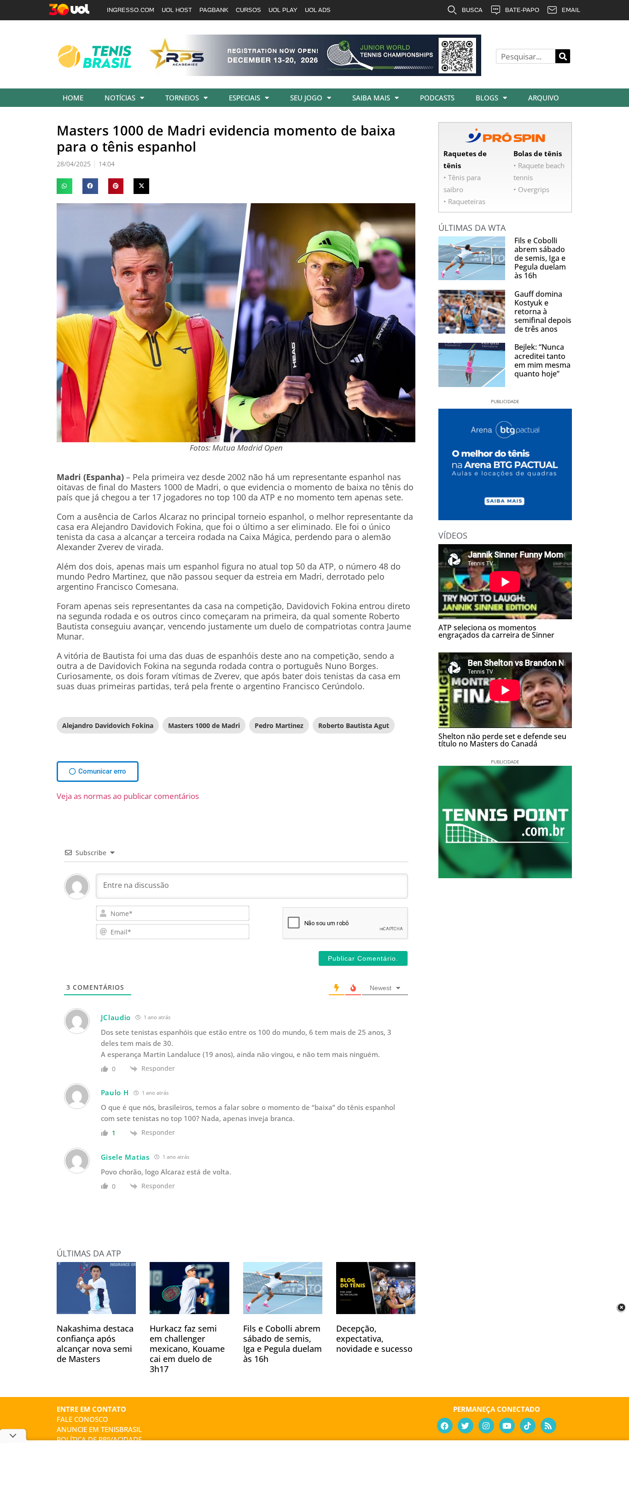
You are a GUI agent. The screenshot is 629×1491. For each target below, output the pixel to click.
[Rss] (548, 1425)
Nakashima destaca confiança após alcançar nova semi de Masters (95, 1343)
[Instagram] (486, 1425)
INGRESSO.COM (130, 9)
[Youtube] (507, 1425)
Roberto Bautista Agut (353, 725)
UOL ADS (318, 9)
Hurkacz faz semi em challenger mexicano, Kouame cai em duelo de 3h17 (187, 1348)
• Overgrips (531, 189)
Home (73, 97)
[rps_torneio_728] (313, 72)
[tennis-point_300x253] (505, 875)
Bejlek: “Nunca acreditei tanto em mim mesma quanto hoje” (542, 360)
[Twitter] (465, 1425)
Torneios (182, 97)
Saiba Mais (371, 97)
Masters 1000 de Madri (204, 725)
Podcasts (437, 97)
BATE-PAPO (522, 9)
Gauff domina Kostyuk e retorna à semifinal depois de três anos (542, 312)
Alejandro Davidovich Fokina (107, 725)
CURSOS (248, 9)
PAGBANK (213, 9)
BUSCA (472, 9)
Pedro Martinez (279, 725)
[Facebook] (445, 1425)
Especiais (244, 97)
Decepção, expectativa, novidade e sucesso (374, 1338)
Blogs (487, 97)
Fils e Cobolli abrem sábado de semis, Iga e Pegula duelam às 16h (282, 1343)
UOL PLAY (282, 9)
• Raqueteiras (464, 201)
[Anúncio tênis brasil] (505, 516)
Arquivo (543, 97)
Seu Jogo (306, 97)
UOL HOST (177, 9)
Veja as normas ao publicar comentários (128, 796)
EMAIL (571, 9)
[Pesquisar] (562, 56)
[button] (64, 186)
